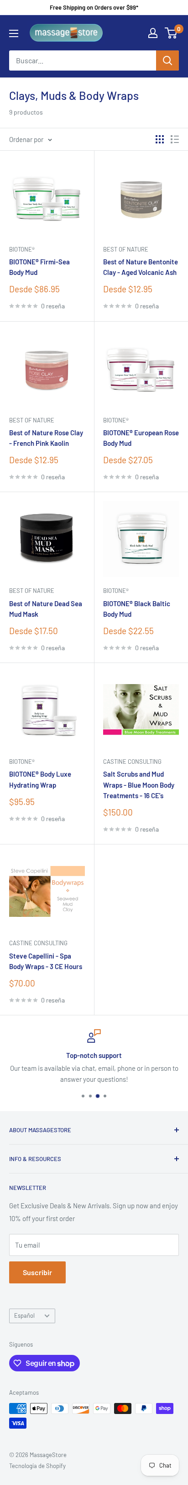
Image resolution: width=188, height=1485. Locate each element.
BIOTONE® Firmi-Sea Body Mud (39, 267)
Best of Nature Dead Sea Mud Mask (45, 608)
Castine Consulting (132, 761)
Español (24, 1315)
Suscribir (37, 1272)
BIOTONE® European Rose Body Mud (141, 437)
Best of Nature (125, 249)
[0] (171, 32)
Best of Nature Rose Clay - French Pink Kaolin (46, 437)
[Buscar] (167, 60)
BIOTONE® (22, 249)
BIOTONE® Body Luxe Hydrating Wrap (40, 779)
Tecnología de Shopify (37, 1465)
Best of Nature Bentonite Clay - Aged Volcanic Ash (140, 267)
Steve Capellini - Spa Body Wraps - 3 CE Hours (45, 961)
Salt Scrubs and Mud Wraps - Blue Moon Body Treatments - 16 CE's (138, 785)
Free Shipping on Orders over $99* (94, 7)
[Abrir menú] (13, 33)
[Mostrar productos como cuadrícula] (160, 139)
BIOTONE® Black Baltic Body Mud (136, 608)
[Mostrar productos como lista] (175, 139)
